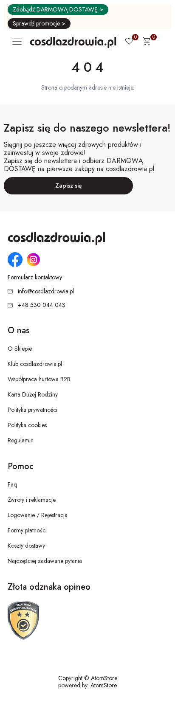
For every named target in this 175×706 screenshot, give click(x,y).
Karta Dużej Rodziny (33, 394)
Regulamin (21, 440)
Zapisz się (68, 185)
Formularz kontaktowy (35, 277)
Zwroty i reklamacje (32, 499)
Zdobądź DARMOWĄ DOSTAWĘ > (58, 9)
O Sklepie (20, 348)
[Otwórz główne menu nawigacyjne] (19, 41)
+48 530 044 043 (41, 305)
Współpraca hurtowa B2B (39, 379)
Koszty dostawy (26, 545)
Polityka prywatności (32, 409)
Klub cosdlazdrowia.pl (35, 364)
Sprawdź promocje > (39, 23)
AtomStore (103, 685)
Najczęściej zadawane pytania (45, 561)
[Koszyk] (146, 42)
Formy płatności (27, 530)
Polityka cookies (27, 425)
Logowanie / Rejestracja (38, 515)
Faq (12, 484)
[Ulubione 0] (129, 42)
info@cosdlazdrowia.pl (46, 291)
